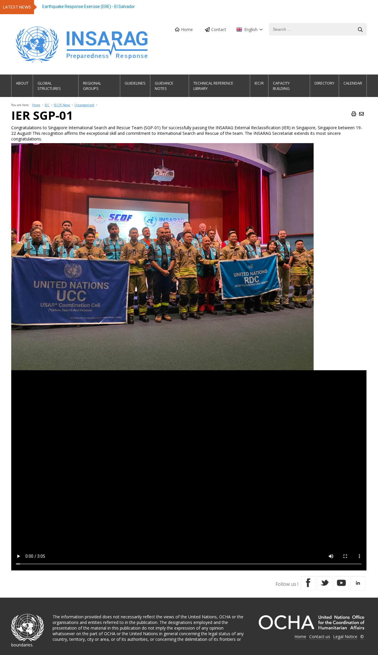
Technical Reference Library (213, 85)
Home (187, 29)
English (251, 29)
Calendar (352, 83)
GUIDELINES (135, 83)
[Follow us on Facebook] (308, 583)
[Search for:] (318, 29)
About (22, 83)
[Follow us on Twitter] (325, 583)
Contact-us (319, 636)
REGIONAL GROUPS (92, 85)
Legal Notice (345, 636)
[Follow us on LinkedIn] (358, 583)
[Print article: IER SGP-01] (353, 113)
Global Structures (49, 85)
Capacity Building (281, 85)
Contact (218, 29)
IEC (47, 105)
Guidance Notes (164, 85)
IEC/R (259, 83)
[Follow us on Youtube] (341, 583)
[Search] (360, 29)
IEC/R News (62, 105)
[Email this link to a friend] (361, 113)
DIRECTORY (324, 83)
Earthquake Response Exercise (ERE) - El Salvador (88, 6)
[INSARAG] (82, 45)
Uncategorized (84, 105)
